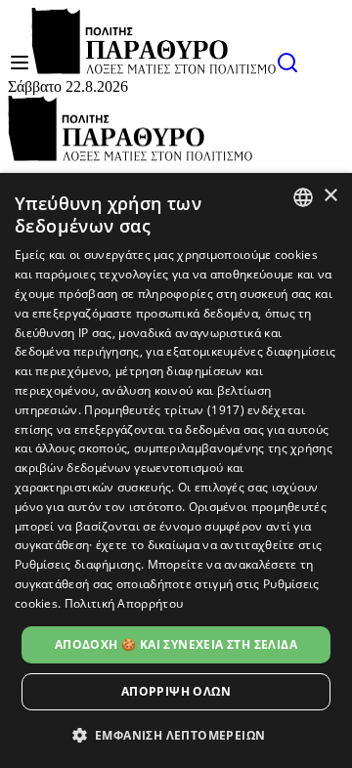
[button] (176, 734)
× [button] (330, 196)
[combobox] (303, 197)
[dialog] (176, 470)
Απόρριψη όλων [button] (176, 691)
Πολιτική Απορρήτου (124, 603)
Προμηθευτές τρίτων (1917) (164, 410)
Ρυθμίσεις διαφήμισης (78, 564)
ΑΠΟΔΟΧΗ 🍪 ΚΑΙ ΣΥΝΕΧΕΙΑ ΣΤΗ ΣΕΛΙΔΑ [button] (176, 644)
